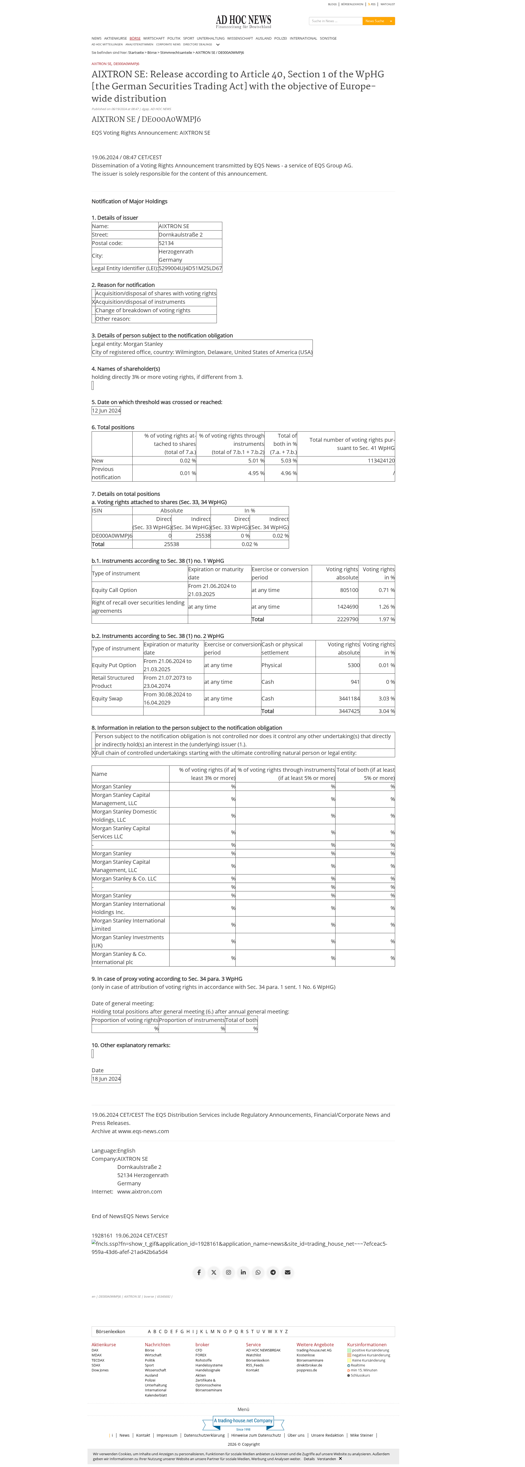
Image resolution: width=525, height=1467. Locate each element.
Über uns (296, 1435)
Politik (150, 1360)
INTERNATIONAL (303, 38)
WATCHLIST (388, 4)
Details (309, 1458)
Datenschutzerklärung (204, 1435)
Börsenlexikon (110, 1331)
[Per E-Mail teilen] (288, 1272)
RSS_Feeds (254, 1365)
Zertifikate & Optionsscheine (208, 1383)
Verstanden (326, 1458)
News (124, 1435)
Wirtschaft (153, 1355)
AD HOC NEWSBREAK (263, 1350)
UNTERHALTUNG (210, 38)
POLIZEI (280, 38)
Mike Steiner (361, 1435)
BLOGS (332, 4)
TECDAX (98, 1360)
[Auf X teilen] (214, 1272)
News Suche (375, 21)
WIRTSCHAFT (154, 38)
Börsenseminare (209, 1390)
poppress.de (307, 1370)
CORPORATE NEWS (168, 44)
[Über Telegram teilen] (273, 1272)
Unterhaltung (156, 1385)
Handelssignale (208, 1370)
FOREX (201, 1355)
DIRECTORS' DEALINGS (197, 44)
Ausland (151, 1375)
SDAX (96, 1365)
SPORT (188, 38)
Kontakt (252, 1370)
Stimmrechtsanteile (176, 52)
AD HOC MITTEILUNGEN (107, 44)
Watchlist (253, 1355)
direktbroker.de (309, 1365)
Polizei (150, 1380)
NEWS (96, 38)
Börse (152, 52)
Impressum (167, 1435)
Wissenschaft (155, 1370)
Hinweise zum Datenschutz (256, 1435)
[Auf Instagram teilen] (229, 1272)
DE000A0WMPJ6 (126, 64)
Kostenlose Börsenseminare (310, 1357)
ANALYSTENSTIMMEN (139, 44)
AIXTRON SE (101, 64)
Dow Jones (100, 1370)
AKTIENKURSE (115, 38)
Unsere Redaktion (327, 1435)
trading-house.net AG (314, 1350)
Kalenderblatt (156, 1395)
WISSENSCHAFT (240, 38)
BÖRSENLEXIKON (352, 4)
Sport (149, 1365)
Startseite (136, 52)
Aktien (201, 1375)
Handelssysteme (209, 1365)
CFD (199, 1350)
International (155, 1390)
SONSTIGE (328, 38)
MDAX (97, 1355)
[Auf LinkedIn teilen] (243, 1272)
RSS (372, 4)
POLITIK (173, 38)
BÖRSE (135, 38)
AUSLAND (264, 38)
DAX (95, 1350)
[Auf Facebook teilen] (199, 1272)
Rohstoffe (204, 1360)
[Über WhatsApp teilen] (258, 1272)
